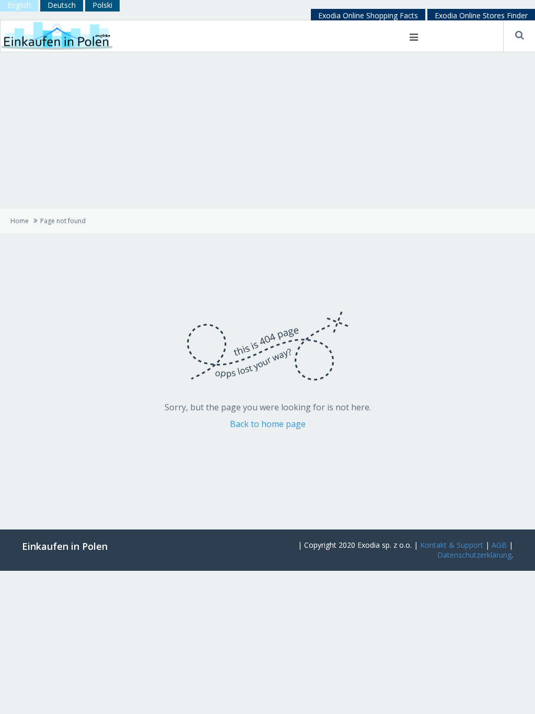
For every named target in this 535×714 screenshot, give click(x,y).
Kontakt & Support (451, 545)
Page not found (63, 220)
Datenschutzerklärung (474, 555)
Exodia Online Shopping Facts (368, 15)
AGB (499, 545)
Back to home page (268, 424)
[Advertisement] (267, 130)
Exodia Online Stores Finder (481, 15)
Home (19, 220)
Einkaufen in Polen (65, 546)
